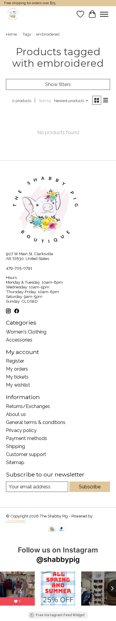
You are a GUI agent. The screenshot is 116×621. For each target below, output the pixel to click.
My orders (17, 369)
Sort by (45, 100)
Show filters (58, 84)
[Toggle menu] (104, 14)
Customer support (26, 454)
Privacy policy (21, 430)
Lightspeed (16, 520)
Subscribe (90, 487)
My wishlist (18, 385)
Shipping (15, 446)
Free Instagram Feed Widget (60, 615)
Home (11, 34)
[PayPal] (61, 529)
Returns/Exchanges (28, 406)
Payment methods (26, 438)
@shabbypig (58, 559)
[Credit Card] (52, 529)
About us (16, 414)
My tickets (17, 377)
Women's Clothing (26, 332)
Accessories (19, 340)
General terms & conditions (35, 422)
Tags (26, 34)
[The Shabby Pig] (12, 14)
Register (15, 361)
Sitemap (15, 462)
